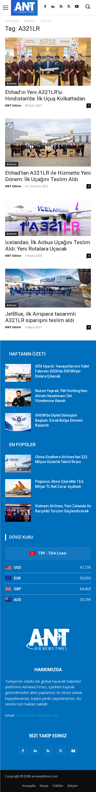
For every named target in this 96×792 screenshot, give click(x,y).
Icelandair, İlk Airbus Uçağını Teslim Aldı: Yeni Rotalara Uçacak (47, 245)
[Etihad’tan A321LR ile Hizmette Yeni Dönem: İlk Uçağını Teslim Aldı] (48, 143)
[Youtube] (77, 7)
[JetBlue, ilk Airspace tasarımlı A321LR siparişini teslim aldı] (48, 288)
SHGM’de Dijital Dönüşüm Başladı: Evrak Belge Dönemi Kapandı (59, 420)
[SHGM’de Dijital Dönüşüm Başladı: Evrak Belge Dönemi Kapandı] (18, 422)
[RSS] (61, 7)
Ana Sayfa (12, 21)
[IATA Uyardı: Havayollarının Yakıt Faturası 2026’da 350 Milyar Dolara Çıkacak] (18, 373)
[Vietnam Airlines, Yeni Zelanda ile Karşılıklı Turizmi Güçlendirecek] (18, 513)
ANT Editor (13, 105)
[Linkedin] (53, 7)
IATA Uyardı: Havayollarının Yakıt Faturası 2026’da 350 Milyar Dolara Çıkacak (62, 371)
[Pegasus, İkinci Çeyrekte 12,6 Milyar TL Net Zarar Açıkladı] (18, 488)
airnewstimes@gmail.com (37, 715)
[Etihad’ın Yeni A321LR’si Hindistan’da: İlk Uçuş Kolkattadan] (48, 62)
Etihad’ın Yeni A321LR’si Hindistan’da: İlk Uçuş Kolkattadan (45, 95)
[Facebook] (45, 7)
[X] (69, 7)
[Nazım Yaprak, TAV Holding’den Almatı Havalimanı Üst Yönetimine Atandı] (18, 397)
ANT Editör (13, 327)
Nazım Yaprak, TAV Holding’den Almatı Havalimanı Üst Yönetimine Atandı (61, 396)
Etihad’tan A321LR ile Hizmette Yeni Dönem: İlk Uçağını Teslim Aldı (48, 176)
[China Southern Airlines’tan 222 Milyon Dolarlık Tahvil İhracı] (18, 463)
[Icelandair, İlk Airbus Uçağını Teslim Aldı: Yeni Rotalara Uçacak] (48, 217)
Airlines (12, 83)
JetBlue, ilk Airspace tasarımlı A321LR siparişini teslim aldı (40, 317)
